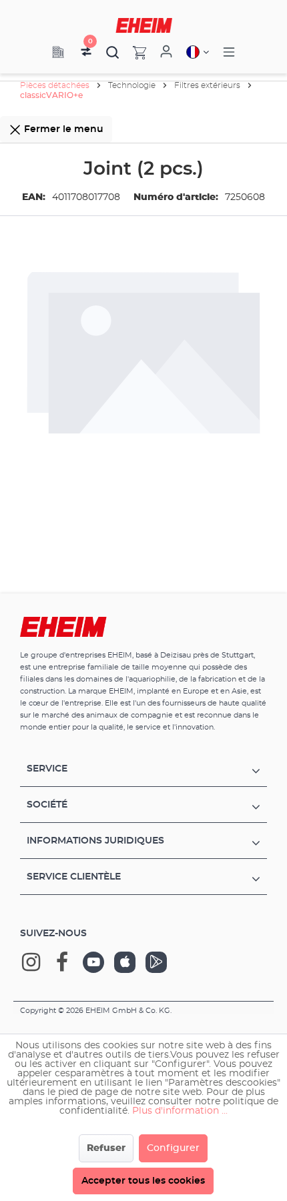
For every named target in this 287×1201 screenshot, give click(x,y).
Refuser (106, 1148)
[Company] (58, 52)
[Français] (197, 52)
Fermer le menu (62, 129)
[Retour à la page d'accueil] (143, 25)
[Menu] (229, 52)
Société (47, 805)
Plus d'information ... (180, 1111)
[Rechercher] (112, 52)
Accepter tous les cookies (143, 1181)
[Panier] (132, 52)
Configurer (173, 1148)
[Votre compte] (166, 52)
